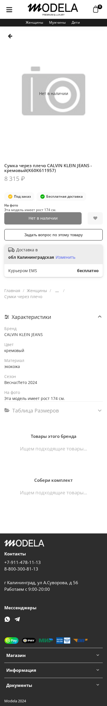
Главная (12, 290)
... (57, 290)
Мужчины (57, 22)
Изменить (65, 257)
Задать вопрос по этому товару (53, 234)
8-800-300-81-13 (21, 569)
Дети (76, 22)
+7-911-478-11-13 (22, 562)
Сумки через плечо (23, 296)
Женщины (34, 22)
